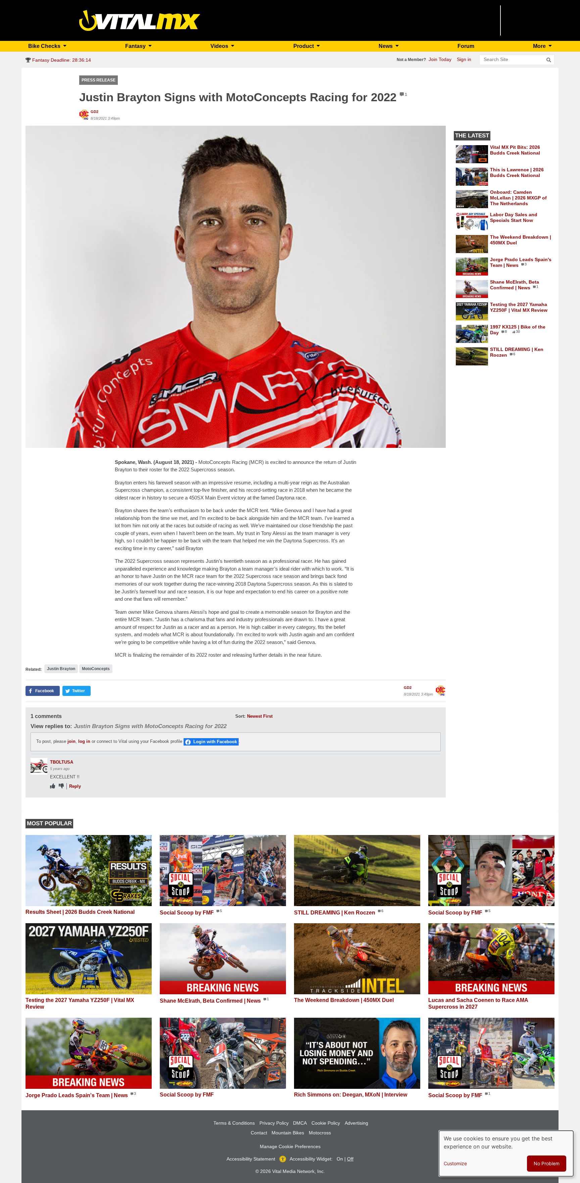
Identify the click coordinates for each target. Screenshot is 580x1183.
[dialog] (506, 1153)
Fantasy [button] (136, 46)
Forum (465, 46)
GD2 (94, 112)
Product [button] (304, 46)
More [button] (540, 46)
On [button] (340, 1159)
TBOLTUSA (61, 762)
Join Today (440, 59)
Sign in (464, 59)
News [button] (386, 46)
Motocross (320, 1132)
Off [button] (350, 1159)
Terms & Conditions (234, 1123)
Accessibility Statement (251, 1159)
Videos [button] (220, 46)
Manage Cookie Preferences (290, 1146)
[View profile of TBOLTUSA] (39, 766)
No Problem (547, 1163)
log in (84, 741)
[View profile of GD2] (84, 115)
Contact (259, 1132)
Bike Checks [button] (45, 46)
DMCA (300, 1123)
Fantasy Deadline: (61, 60)
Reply (75, 786)
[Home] (139, 20)
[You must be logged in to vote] (52, 786)
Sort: (240, 716)
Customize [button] (455, 1163)
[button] (236, 286)
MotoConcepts (96, 668)
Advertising (356, 1123)
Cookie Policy (325, 1123)
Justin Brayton (61, 668)
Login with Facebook (215, 741)
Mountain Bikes (288, 1132)
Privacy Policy (274, 1123)
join (71, 741)
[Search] (548, 60)
